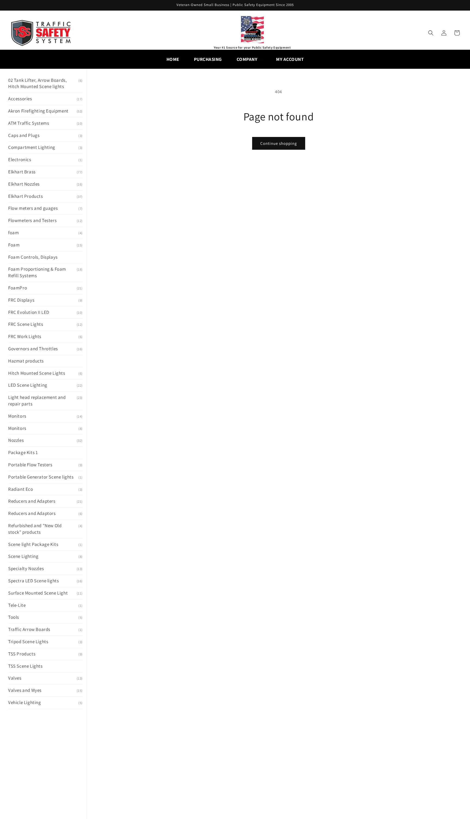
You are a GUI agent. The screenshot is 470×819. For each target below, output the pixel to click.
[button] (249, 59)
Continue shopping (278, 143)
